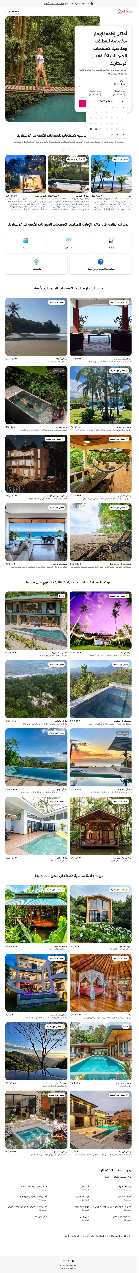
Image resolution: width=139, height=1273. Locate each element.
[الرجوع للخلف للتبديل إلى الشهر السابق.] (122, 101)
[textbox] (115, 94)
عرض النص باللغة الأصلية (54, 3)
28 (91, 129)
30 (117, 134)
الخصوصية (72, 1268)
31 (112, 134)
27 (96, 129)
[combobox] (103, 84)
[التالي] (63, 149)
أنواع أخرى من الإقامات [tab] (123, 1177)
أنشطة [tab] (106, 1177)
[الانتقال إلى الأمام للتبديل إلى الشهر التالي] (91, 101)
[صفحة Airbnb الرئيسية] (125, 11)
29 (122, 134)
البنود (63, 1268)
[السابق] (74, 149)
